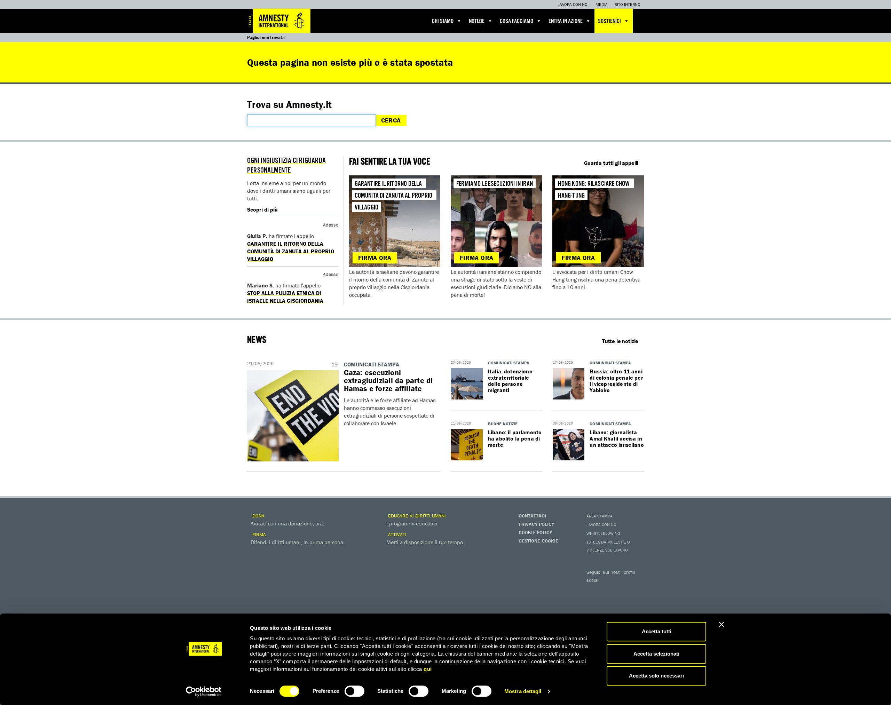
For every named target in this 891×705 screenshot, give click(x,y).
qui (428, 669)
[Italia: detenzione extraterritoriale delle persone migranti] (467, 384)
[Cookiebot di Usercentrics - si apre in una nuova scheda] (203, 691)
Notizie (476, 21)
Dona (258, 516)
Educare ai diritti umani (416, 516)
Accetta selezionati (656, 654)
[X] (607, 590)
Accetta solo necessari (656, 676)
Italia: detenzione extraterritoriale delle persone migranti (510, 380)
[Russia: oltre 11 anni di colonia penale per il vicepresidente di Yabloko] (569, 384)
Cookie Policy (535, 532)
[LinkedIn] (593, 602)
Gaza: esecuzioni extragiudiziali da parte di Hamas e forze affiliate (388, 380)
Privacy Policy (536, 524)
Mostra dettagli (523, 691)
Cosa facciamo (516, 21)
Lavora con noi (573, 4)
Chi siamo (443, 21)
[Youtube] (621, 590)
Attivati (397, 534)
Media (602, 4)
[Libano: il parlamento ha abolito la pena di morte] (467, 445)
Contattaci (532, 516)
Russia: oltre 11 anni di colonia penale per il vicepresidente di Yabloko (616, 380)
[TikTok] (621, 602)
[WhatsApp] (607, 602)
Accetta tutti (656, 631)
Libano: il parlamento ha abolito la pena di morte (515, 438)
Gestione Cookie (538, 541)
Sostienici (609, 21)
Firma (258, 534)
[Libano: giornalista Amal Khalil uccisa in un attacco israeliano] (569, 445)
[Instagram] (635, 590)
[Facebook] (593, 590)
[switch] (354, 691)
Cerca (391, 120)
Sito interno (627, 4)
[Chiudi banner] (721, 624)
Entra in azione (566, 21)
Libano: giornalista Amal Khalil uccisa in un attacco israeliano (617, 438)
